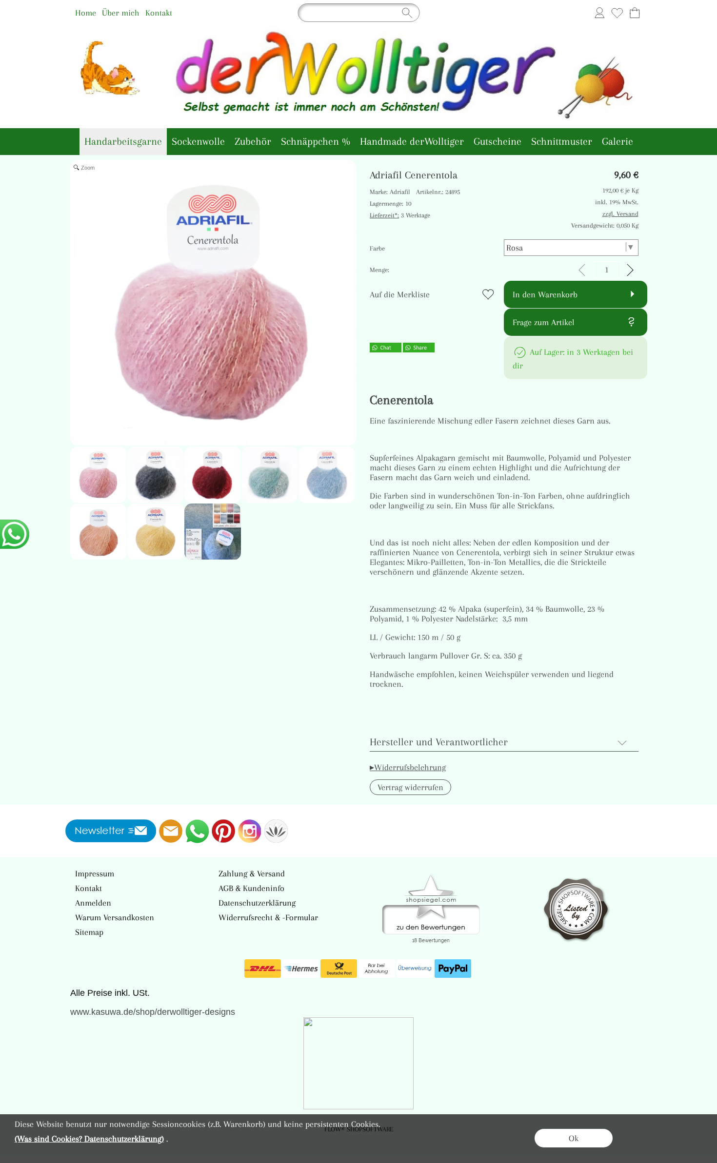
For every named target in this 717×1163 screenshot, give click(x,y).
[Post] (338, 968)
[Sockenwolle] (198, 141)
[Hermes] (300, 968)
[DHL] (262, 968)
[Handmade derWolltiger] (412, 141)
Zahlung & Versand (252, 873)
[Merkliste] (617, 12)
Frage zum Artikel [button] (544, 322)
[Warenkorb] (634, 12)
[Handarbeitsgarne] (123, 141)
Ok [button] (573, 1138)
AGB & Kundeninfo (251, 888)
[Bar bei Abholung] (376, 968)
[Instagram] (250, 831)
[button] (410, 787)
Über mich (120, 13)
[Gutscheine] (497, 141)
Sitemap (89, 932)
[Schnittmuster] (561, 141)
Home (85, 13)
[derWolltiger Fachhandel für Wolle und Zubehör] (358, 29)
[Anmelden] (599, 12)
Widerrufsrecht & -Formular (268, 917)
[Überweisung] (415, 968)
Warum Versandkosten (114, 917)
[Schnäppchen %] (315, 141)
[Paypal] (453, 968)
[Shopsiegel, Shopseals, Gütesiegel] (430, 878)
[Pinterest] (223, 831)
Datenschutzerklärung (257, 903)
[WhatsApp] (197, 831)
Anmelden (93, 903)
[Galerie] (617, 141)
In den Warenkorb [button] (545, 294)
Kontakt (158, 13)
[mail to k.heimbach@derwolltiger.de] (171, 831)
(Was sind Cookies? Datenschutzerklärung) (89, 1139)
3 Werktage (400, 215)
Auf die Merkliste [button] (400, 294)
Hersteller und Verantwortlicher (439, 742)
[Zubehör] (253, 141)
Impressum (94, 873)
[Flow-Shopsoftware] (276, 831)
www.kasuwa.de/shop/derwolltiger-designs (152, 1012)
